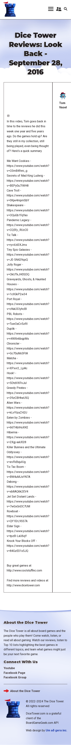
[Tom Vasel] (63, 96)
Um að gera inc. (56, 730)
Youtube (9, 668)
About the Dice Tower (25, 691)
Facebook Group (15, 677)
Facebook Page (14, 673)
